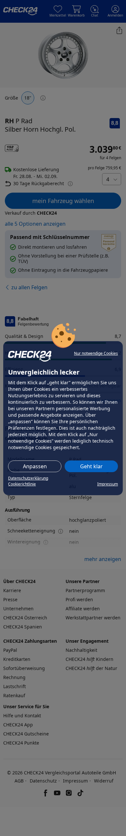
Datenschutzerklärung (28, 478)
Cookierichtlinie (22, 484)
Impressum (107, 484)
